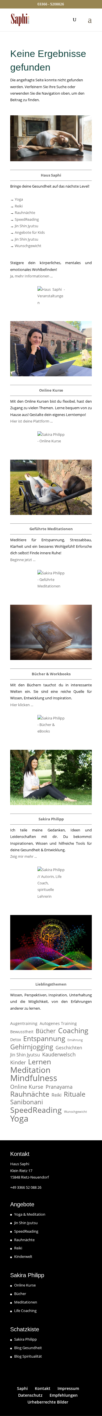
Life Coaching (25, 1310)
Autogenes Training (58, 1023)
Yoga (19, 199)
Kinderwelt (23, 1256)
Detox (15, 1039)
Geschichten (69, 1048)
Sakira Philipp (25, 1339)
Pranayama (59, 1087)
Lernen (39, 1061)
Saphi (22, 1388)
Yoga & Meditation (29, 1214)
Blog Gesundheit (28, 1347)
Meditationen (25, 1302)
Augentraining (23, 1023)
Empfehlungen (64, 1395)
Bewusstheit (21, 1031)
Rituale (74, 1094)
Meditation (30, 1070)
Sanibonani (26, 1102)
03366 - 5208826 (50, 4)
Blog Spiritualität (28, 1356)
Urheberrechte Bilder (47, 1402)
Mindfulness (33, 1078)
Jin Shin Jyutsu (26, 225)
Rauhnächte (25, 212)
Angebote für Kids (30, 232)
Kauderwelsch (59, 1054)
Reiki (19, 206)
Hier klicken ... (21, 704)
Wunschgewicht (28, 245)
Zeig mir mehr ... (23, 856)
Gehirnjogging (31, 1047)
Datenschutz (30, 1395)
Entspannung (44, 1038)
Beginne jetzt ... (22, 559)
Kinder (18, 1062)
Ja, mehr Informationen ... (31, 276)
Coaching (73, 1030)
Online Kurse (26, 1086)
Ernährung (75, 1040)
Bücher (46, 1031)
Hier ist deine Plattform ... (31, 421)
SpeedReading (27, 219)
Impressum (68, 1388)
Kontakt (42, 1388)
